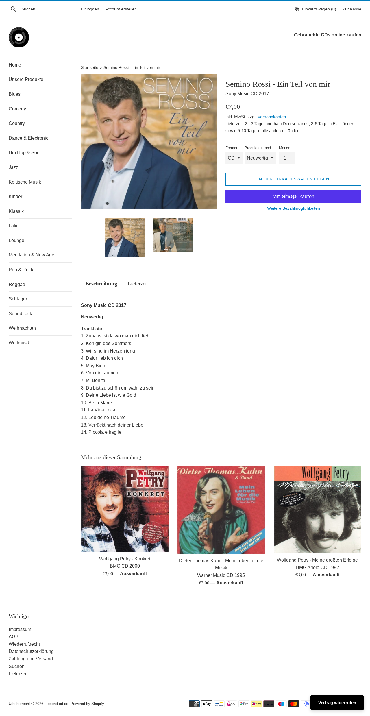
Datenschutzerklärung (31, 651)
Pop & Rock (21, 269)
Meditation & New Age (31, 254)
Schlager (18, 298)
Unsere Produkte (26, 79)
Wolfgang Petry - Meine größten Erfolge (317, 560)
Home (15, 64)
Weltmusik (19, 342)
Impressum (20, 629)
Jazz (13, 167)
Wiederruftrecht (24, 644)
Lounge (16, 240)
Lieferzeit (137, 284)
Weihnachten (22, 328)
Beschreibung (101, 284)
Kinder (15, 196)
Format (231, 148)
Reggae (17, 284)
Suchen (17, 666)
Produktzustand (258, 148)
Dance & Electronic (28, 138)
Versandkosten (272, 116)
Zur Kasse (352, 9)
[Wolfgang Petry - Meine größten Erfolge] (317, 509)
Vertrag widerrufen (337, 702)
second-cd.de (57, 704)
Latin (14, 225)
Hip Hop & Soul (25, 152)
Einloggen (90, 9)
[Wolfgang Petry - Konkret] (125, 509)
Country (17, 123)
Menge (284, 148)
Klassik (16, 211)
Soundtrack (20, 313)
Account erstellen (121, 9)
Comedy (17, 108)
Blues (15, 94)
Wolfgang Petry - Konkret (124, 558)
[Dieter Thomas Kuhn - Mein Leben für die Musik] (221, 510)
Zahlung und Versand (31, 658)
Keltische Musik (25, 182)
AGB (13, 636)
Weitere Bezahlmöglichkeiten (293, 208)
